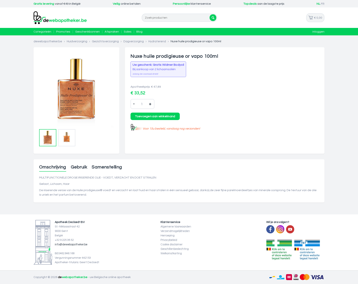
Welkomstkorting (171, 253)
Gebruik (79, 167)
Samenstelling (107, 167)
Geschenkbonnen (87, 31)
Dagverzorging (133, 41)
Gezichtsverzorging (105, 41)
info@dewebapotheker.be (71, 244)
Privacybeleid (169, 240)
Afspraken (112, 31)
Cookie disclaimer (172, 244)
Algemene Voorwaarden (176, 226)
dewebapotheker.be (48, 41)
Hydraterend (157, 41)
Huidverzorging (77, 41)
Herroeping (168, 235)
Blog (139, 31)
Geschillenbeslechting (175, 249)
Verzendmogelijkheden (175, 231)
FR (322, 3)
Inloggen (318, 31)
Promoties (63, 31)
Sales (127, 31)
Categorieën (42, 31)
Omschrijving (52, 167)
